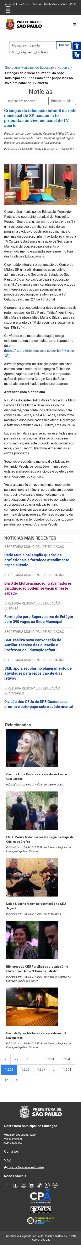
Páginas (26, 52)
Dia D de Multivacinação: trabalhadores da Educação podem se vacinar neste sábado (38, 588)
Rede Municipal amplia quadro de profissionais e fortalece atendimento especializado (36, 560)
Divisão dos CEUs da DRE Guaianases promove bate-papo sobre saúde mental (38, 704)
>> (6, 1080)
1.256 (25, 1069)
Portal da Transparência (55, 4)
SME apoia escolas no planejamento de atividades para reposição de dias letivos (38, 673)
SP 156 (73, 4)
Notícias (43, 52)
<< (16, 1059)
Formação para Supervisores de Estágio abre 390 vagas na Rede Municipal (38, 619)
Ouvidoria (37, 4)
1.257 (41, 1069)
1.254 (66, 1059)
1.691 (67, 1069)
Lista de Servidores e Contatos (25, 1167)
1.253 (50, 1059)
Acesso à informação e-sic (17, 4)
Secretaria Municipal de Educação (29, 67)
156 (9, 1160)
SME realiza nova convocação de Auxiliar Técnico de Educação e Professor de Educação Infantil (32, 645)
